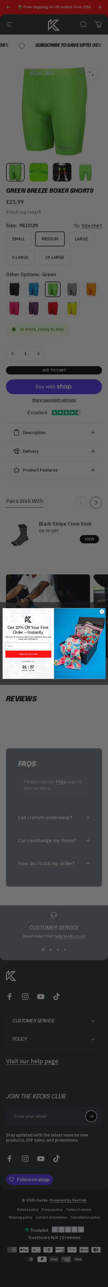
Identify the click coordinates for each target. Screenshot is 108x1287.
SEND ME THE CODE (28, 654)
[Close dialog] (102, 611)
